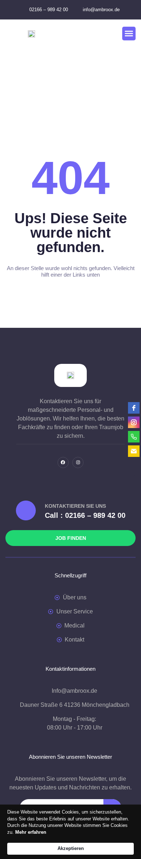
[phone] (134, 436)
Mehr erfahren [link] (30, 832)
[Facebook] (63, 462)
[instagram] (134, 422)
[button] (129, 33)
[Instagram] (78, 462)
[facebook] (134, 408)
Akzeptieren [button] (70, 848)
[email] (134, 451)
